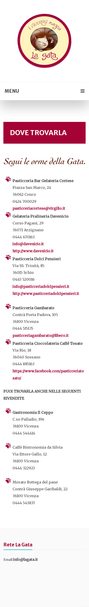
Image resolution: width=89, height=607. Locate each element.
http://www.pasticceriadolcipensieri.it (46, 293)
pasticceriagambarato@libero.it (41, 335)
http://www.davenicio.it (33, 251)
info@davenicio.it (28, 244)
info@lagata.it (25, 559)
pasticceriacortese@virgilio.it (39, 208)
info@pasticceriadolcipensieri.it (41, 286)
